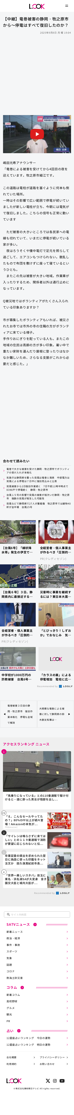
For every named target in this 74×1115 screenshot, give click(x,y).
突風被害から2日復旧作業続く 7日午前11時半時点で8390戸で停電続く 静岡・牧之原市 (37, 487)
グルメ (11, 1008)
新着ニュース (15, 932)
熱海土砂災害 (15, 978)
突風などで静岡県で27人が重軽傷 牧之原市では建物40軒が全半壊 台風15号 (39, 505)
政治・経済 (13, 938)
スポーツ (12, 951)
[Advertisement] (37, 74)
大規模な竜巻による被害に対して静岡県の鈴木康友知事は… (52, 714)
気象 (9, 958)
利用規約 (12, 1064)
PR (8, 1021)
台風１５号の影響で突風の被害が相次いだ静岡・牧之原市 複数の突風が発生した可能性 (38, 496)
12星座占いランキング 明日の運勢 (29, 1044)
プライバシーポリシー (52, 1057)
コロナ (11, 971)
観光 (9, 1014)
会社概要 (12, 1057)
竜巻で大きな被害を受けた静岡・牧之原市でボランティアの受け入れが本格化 (38, 470)
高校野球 (12, 1001)
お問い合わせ (47, 1064)
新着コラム (13, 995)
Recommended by (47, 686)
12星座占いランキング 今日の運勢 (29, 1038)
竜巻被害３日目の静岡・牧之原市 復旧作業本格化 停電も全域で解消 (20, 714)
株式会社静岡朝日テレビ (27, 1088)
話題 (9, 965)
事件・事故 (13, 945)
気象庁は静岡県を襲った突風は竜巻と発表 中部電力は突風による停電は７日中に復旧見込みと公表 (38, 479)
